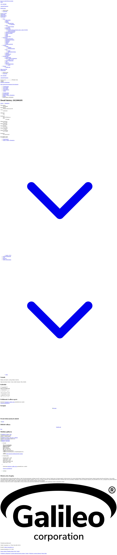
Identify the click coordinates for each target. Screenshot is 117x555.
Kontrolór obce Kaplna (9, 39)
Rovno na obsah (3, 1)
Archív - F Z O (11, 59)
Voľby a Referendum (9, 63)
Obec (4, 18)
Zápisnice (7, 41)
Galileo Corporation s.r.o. (9, 547)
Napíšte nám (7, 67)
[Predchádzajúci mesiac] (0, 387)
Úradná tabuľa (8, 57)
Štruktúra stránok (10, 551)
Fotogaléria (12, 24)
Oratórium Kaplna (11, 48)
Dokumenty (7, 40)
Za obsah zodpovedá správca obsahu (18, 553)
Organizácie (7, 27)
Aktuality (7, 52)
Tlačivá (6, 43)
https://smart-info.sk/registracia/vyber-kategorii (9, 84)
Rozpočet (7, 62)
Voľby (9, 65)
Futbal (9, 50)
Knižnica (9, 47)
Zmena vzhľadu (3, 551)
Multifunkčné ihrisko (12, 51)
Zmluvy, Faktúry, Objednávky (11, 58)
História (6, 21)
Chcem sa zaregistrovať (5, 403)
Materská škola (11, 23)
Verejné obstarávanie (9, 60)
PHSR (6, 35)
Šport (6, 49)
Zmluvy (2, 103)
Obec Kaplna (7, 20)
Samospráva (5, 37)
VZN (6, 61)
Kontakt (4, 66)
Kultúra (6, 46)
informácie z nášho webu (9, 402)
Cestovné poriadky (9, 33)
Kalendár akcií (8, 54)
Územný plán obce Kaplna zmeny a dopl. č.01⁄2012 (18, 29)
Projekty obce (8, 36)
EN (5, 11)
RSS (15, 551)
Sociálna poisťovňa (9, 44)
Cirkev (6, 25)
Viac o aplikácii (14, 437)
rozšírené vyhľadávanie (5, 82)
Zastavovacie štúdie (11, 31)
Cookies (26, 553)
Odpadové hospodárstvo (10, 32)
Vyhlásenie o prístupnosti (5, 553)
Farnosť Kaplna (11, 26)
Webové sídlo (44, 553)
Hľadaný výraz (15, 79)
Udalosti (4, 45)
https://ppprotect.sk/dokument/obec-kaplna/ (14, 453)
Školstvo (7, 22)
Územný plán (8, 28)
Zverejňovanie (5, 56)
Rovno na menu (10, 1)
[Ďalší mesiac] (7, 387)
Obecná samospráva (9, 38)
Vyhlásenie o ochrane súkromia (35, 553)
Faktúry (4, 96)
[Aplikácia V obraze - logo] (5, 434)
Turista (6, 34)
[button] (3, 8)
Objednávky (7, 103)
